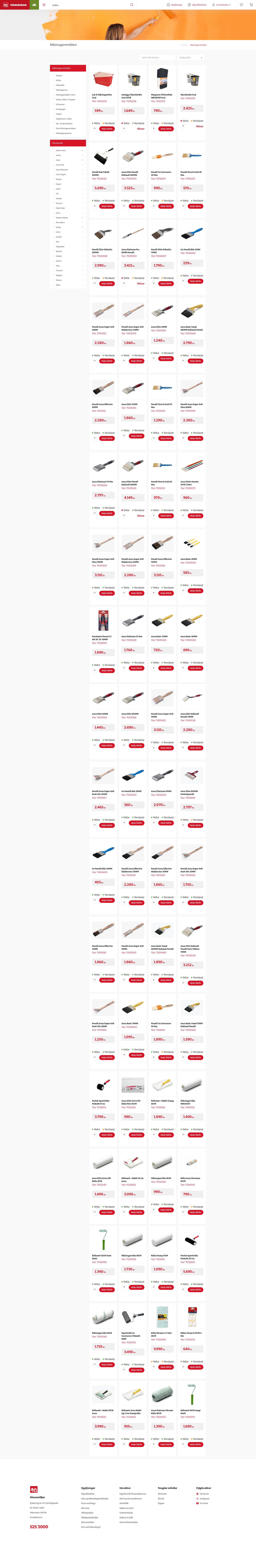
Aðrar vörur (61, 150)
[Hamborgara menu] (44, 5)
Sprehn (59, 251)
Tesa (58, 266)
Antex (58, 155)
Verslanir (110, 123)
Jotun (58, 213)
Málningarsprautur (64, 133)
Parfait (59, 237)
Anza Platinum (62, 170)
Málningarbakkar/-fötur (65, 95)
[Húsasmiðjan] (15, 5)
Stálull (58, 114)
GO (57, 194)
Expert (58, 184)
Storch (58, 261)
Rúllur (58, 80)
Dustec (59, 179)
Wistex (58, 280)
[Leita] (132, 5)
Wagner (59, 275)
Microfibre (60, 223)
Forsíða (184, 45)
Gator (58, 189)
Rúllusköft (60, 85)
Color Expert (61, 174)
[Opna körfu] (251, 5)
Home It (59, 203)
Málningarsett (61, 90)
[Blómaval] (34, 5)
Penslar (59, 76)
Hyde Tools (60, 208)
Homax (59, 198)
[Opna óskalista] (241, 5)
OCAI (58, 232)
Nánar (140, 128)
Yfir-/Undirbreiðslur (64, 124)
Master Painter (62, 218)
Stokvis (59, 256)
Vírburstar (60, 104)
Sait (57, 242)
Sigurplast (60, 247)
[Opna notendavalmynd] (229, 5)
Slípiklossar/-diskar (64, 119)
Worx (58, 285)
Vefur (97, 123)
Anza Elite (60, 165)
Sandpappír (61, 109)
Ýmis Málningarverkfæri (66, 128)
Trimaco (59, 271)
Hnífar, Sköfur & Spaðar (65, 100)
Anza (58, 160)
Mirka (58, 227)
